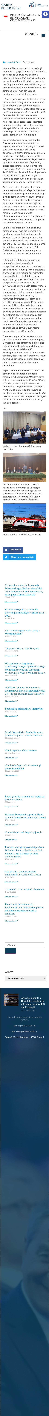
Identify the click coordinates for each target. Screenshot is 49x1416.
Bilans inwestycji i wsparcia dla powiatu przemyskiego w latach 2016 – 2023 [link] (25, 612)
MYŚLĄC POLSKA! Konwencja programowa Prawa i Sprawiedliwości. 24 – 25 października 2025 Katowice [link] (25, 690)
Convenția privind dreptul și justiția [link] (23, 832)
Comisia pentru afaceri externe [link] (20, 750)
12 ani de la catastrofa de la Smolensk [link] (24, 889)
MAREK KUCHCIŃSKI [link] (11, 6)
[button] (43, 35)
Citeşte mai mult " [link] (11, 602)
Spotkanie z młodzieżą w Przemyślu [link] (24, 708)
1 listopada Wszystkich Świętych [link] (22, 648)
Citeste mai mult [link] (28, 1010)
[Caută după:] (24, 945)
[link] (45, 14)
